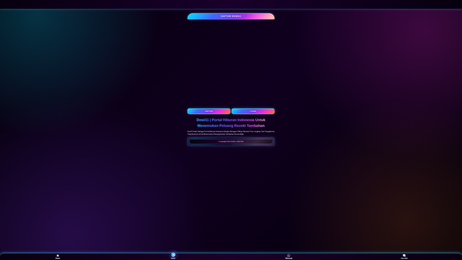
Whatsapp (288, 258)
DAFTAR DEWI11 (231, 16)
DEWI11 (233, 141)
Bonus (58, 258)
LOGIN (253, 111)
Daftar (173, 258)
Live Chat (404, 258)
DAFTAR (209, 111)
